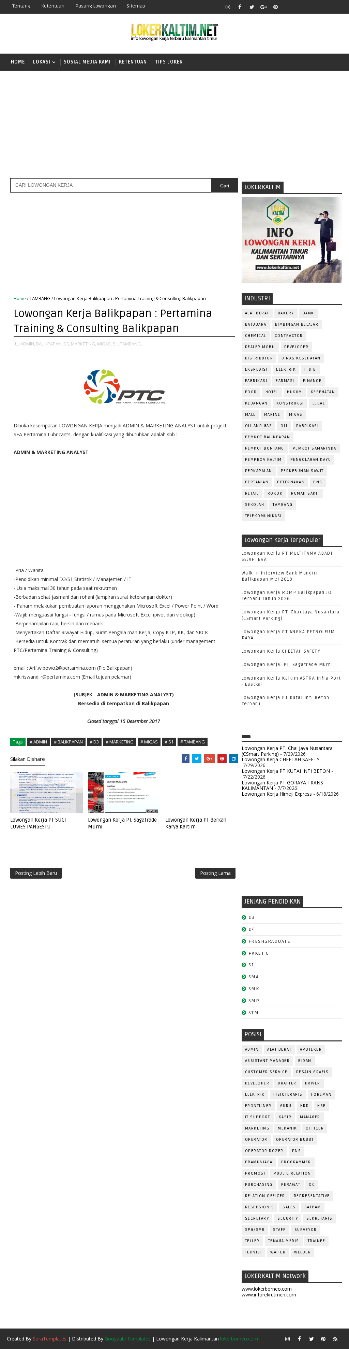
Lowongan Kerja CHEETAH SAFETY (281, 651)
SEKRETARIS (319, 1218)
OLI (284, 425)
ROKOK (275, 493)
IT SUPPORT (257, 1117)
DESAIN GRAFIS (312, 1072)
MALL (250, 414)
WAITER (278, 1252)
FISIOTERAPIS (288, 1094)
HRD (304, 1105)
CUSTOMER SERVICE (266, 1072)
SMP (254, 1001)
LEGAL (319, 403)
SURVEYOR (305, 1229)
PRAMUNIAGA (259, 1162)
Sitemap (136, 6)
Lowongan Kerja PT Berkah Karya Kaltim (195, 823)
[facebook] (240, 7)
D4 (251, 929)
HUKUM (294, 392)
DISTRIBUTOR (259, 358)
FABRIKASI (256, 380)
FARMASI (285, 380)
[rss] (311, 7)
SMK (253, 989)
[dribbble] (299, 7)
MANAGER (310, 1117)
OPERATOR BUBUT (295, 1139)
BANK (308, 313)
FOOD (251, 392)
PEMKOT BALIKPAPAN (267, 437)
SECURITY (287, 1218)
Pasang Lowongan (95, 6)
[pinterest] (276, 7)
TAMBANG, (131, 344)
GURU (286, 1105)
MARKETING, (83, 344)
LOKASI (41, 62)
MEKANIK (287, 1128)
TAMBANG (283, 504)
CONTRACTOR (289, 335)
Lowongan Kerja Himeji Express (277, 794)
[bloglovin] (288, 7)
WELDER (302, 1252)
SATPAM (312, 1207)
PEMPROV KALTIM (263, 459)
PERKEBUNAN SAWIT (302, 470)
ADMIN (252, 1049)
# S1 (169, 742)
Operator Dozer (264, 1150)
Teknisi (253, 1252)
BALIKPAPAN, (49, 344)
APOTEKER (311, 1049)
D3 (251, 917)
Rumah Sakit (305, 493)
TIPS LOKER (169, 62)
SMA (253, 977)
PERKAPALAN (258, 470)
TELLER (252, 1241)
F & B (310, 369)
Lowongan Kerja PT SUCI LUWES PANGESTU (38, 823)
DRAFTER (287, 1083)
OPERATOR (256, 1139)
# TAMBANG (192, 742)
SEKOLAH (254, 504)
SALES (289, 1207)
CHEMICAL (255, 335)
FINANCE (312, 380)
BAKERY (286, 313)
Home (18, 62)
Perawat (291, 1184)
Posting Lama (215, 873)
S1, (116, 344)
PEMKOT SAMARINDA (314, 448)
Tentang (21, 6)
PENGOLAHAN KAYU (310, 459)
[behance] (323, 7)
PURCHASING (259, 1184)
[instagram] (228, 7)
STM (253, 1013)
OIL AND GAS (258, 425)
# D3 (94, 742)
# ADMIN (38, 742)
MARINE (272, 414)
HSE (321, 1105)
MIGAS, (104, 344)
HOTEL (272, 392)
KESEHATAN (323, 392)
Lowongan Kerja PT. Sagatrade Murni (287, 664)
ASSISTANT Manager (267, 1060)
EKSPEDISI (256, 369)
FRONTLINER (258, 1105)
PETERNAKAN (291, 482)
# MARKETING (120, 742)
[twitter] (252, 7)
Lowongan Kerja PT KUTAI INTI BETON (286, 771)
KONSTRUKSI (290, 403)
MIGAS (296, 414)
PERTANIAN (257, 482)
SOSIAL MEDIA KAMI (87, 62)
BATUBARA (256, 324)
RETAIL (252, 493)
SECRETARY (257, 1218)
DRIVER (312, 1083)
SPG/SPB (255, 1229)
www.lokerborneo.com (267, 1289)
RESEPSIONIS (259, 1207)
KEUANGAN (256, 403)
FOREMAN (321, 1094)
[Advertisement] (174, 123)
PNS (317, 482)
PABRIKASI (307, 425)
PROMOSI (255, 1173)
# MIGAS (149, 742)
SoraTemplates (49, 1338)
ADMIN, (27, 344)
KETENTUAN (133, 62)
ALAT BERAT (257, 313)
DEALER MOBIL (260, 347)
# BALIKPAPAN (68, 742)
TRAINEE (316, 1241)
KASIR (285, 1117)
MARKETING (257, 1128)
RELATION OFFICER (265, 1195)
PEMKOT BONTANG (264, 448)
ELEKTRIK (286, 369)
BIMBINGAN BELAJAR (297, 324)
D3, (66, 344)
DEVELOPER (296, 347)
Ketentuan (52, 6)
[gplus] (264, 7)
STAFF (279, 1229)
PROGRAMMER (296, 1162)
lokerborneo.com (239, 1338)
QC (312, 1184)
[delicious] (335, 7)
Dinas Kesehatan (301, 358)
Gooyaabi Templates (128, 1338)
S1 (251, 965)
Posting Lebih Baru (36, 873)
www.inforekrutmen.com (269, 1294)
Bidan (305, 1060)
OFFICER (315, 1128)
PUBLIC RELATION (292, 1173)
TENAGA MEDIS (283, 1241)
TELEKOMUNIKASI (263, 516)
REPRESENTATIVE (312, 1195)
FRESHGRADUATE (269, 941)
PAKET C (258, 953)
